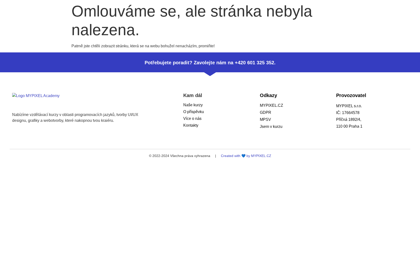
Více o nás (192, 118)
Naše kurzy (193, 105)
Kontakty (190, 125)
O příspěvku (193, 112)
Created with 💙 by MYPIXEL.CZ (246, 156)
